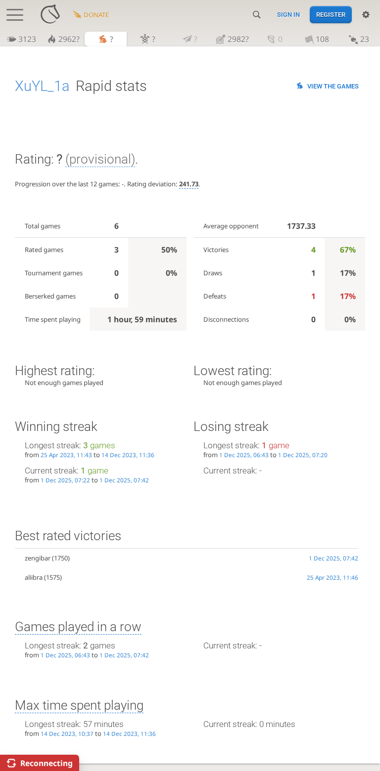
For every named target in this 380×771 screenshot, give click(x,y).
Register (330, 14)
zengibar (37, 558)
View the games (333, 86)
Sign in (288, 14)
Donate (96, 14)
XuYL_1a (42, 86)
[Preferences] (366, 15)
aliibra (34, 577)
